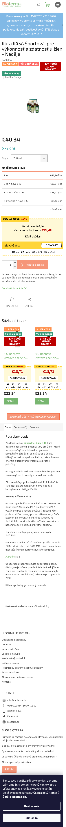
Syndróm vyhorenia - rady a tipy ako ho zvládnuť (28, 755)
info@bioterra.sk (16, 704)
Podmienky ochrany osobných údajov (22, 672)
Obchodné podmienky (14, 644)
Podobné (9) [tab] (20, 424)
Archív (9, 773)
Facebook (12, 720)
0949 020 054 (14, 715)
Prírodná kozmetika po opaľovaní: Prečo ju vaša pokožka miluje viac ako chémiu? (28, 742)
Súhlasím (31, 818)
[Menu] (57, 4)
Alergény (10, 561)
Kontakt (6, 686)
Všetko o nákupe (11, 658)
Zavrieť (37, 297)
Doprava (6, 648)
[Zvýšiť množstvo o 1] (15, 260)
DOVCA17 (49, 243)
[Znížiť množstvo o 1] (15, 264)
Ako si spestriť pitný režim (16, 766)
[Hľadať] (38, 4)
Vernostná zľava (10, 653)
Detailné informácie (12, 286)
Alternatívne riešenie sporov (17, 681)
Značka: (13, 77)
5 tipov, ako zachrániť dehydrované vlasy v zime (28, 750)
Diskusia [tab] (34, 424)
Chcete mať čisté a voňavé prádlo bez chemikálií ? (29, 761)
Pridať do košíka (34, 262)
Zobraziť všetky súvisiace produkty (31, 413)
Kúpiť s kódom (31, 235)
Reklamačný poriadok (13, 662)
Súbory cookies (10, 676)
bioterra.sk (13, 726)
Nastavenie (31, 806)
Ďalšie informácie (14, 797)
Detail (11, 398)
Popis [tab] (8, 424)
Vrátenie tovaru (10, 667)
